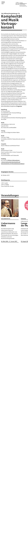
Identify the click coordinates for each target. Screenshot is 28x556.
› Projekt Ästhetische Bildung (17, 163)
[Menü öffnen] (3, 3)
